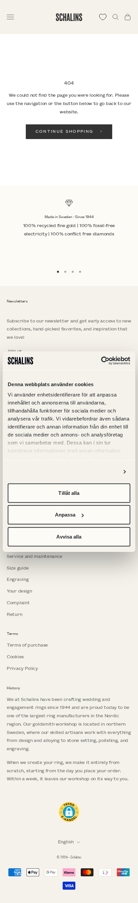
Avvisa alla (68, 536)
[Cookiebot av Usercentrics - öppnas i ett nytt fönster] (101, 360)
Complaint (18, 602)
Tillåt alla (68, 493)
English (66, 841)
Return (14, 614)
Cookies (15, 656)
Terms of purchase (27, 645)
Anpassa (65, 515)
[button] (69, 812)
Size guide (18, 568)
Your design (19, 591)
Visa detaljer (102, 472)
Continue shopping (65, 131)
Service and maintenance (34, 556)
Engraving (17, 579)
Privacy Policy (22, 668)
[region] (69, 229)
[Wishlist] (103, 17)
